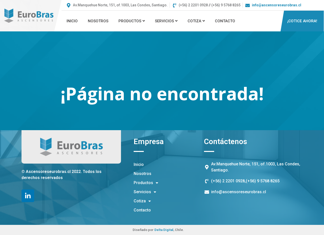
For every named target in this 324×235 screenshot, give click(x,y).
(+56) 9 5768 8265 (262, 181)
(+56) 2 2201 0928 (228, 181)
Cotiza (194, 21)
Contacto (225, 21)
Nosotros (98, 21)
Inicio (72, 21)
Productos (129, 21)
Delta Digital (163, 230)
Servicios (164, 21)
